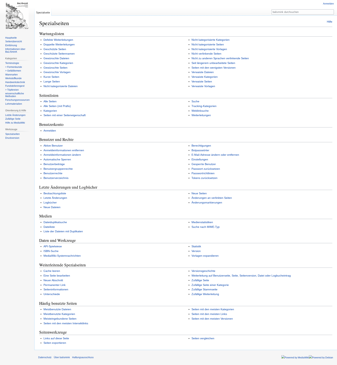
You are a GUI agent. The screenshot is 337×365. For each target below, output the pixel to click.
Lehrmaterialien (13, 104)
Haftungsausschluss (83, 357)
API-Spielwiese (52, 246)
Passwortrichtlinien (203, 173)
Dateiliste (49, 226)
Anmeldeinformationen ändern (62, 154)
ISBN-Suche (51, 251)
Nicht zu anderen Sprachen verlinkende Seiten (220, 58)
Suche (195, 101)
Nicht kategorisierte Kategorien (211, 39)
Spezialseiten (12, 134)
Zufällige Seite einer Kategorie (210, 284)
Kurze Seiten (51, 76)
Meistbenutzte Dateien (57, 309)
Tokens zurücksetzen (204, 177)
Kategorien (50, 110)
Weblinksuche (200, 110)
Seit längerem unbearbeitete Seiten (213, 63)
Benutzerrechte (52, 173)
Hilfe (329, 21)
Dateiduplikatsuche (55, 222)
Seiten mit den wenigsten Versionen (214, 67)
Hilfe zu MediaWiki (15, 122)
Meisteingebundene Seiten (59, 318)
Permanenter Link (54, 284)
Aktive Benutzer (53, 145)
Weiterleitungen (201, 115)
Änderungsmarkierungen (207, 202)
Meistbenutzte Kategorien (59, 314)
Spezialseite (43, 12)
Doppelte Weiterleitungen (59, 44)
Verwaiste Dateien (203, 72)
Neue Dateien (51, 207)
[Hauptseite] (17, 15)
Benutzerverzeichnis (55, 177)
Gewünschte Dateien (56, 58)
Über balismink (62, 357)
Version (196, 251)
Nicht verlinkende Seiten (206, 53)
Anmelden (49, 130)
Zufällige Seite (200, 280)
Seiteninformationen (55, 289)
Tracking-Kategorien (204, 106)
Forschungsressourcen (17, 100)
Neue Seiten (199, 193)
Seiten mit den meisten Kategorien (213, 309)
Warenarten (11, 74)
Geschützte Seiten (54, 49)
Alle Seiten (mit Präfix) (57, 106)
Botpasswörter (200, 150)
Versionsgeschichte (203, 270)
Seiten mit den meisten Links (209, 314)
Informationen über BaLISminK (15, 50)
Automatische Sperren (57, 159)
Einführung (11, 45)
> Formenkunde (13, 67)
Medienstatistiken (202, 222)
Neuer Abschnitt (53, 280)
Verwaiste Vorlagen (203, 86)
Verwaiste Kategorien (205, 76)
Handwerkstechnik (15, 82)
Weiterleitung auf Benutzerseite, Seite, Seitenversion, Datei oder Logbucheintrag (241, 275)
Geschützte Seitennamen (59, 53)
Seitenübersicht (13, 41)
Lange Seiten (51, 81)
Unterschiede (51, 294)
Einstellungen (200, 159)
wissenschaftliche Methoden (14, 95)
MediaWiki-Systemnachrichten (62, 255)
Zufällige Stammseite (204, 289)
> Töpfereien (12, 89)
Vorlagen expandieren (205, 255)
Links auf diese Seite (56, 338)
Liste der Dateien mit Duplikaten (63, 231)
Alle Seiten (50, 101)
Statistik (196, 246)
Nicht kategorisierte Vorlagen (209, 49)
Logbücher (50, 202)
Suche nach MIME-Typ (206, 226)
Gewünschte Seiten (55, 67)
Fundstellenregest (14, 86)
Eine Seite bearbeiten (56, 275)
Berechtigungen (201, 145)
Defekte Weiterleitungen (58, 39)
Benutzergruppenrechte (58, 168)
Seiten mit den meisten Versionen (212, 318)
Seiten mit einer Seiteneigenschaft (64, 115)
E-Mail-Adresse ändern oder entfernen (215, 154)
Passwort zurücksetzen (206, 168)
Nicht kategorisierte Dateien (60, 86)
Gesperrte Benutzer (204, 164)
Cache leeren (51, 270)
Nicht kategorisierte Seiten (208, 44)
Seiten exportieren (54, 342)
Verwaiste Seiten (202, 81)
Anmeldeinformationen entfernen (63, 150)
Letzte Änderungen (55, 197)
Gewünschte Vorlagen (57, 72)
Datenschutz (44, 357)
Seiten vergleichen (203, 338)
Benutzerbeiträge (54, 164)
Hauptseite (11, 37)
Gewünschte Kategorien (58, 63)
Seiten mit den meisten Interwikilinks (65, 323)
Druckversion (12, 138)
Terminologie (12, 63)
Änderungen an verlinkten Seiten (212, 197)
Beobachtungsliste (54, 193)
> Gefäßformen (13, 70)
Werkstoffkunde (13, 78)
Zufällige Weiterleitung (205, 294)
